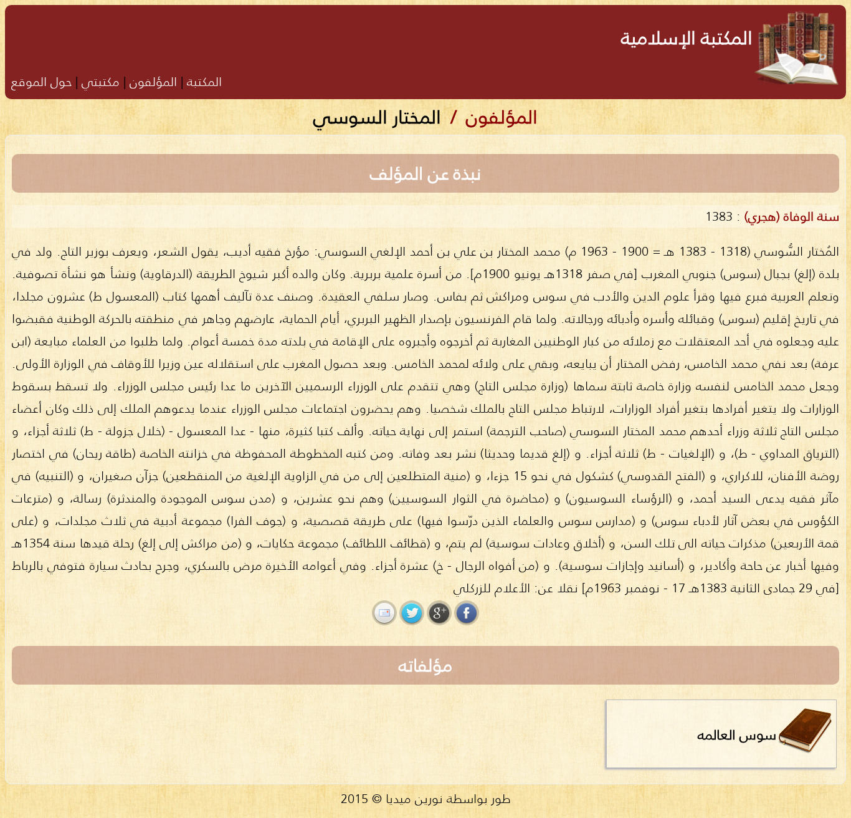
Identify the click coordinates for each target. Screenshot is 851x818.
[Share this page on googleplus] (439, 612)
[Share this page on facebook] (466, 612)
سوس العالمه (737, 734)
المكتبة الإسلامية (687, 38)
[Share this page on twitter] (411, 612)
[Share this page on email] (384, 612)
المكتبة (204, 81)
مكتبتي (101, 81)
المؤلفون (153, 81)
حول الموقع (41, 81)
